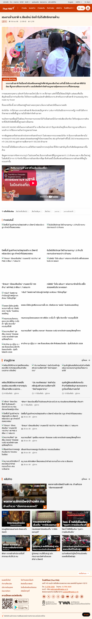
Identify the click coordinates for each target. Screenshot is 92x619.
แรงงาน (57, 211)
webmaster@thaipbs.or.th (59, 589)
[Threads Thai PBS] (58, 596)
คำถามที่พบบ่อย (7, 583)
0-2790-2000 (50, 587)
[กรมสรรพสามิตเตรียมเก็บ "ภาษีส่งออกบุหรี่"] (46, 519)
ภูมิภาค (4, 21)
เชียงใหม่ (47, 211)
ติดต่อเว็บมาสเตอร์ (26, 583)
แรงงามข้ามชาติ (68, 211)
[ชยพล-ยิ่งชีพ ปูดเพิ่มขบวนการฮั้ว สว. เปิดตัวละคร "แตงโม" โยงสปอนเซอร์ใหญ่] (11, 309)
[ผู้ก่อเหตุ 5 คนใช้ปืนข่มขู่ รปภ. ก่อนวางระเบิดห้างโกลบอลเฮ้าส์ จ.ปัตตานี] (46, 543)
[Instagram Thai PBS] (53, 596)
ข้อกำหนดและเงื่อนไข (27, 580)
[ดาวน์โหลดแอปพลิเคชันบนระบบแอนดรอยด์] (21, 607)
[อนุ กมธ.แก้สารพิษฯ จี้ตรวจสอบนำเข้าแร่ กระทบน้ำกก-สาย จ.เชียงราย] (11, 465)
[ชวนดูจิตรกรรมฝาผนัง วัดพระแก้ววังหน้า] (16, 519)
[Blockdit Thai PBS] (77, 596)
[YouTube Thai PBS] (67, 596)
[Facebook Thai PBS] (44, 596)
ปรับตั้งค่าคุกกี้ (25, 591)
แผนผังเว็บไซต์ (6, 580)
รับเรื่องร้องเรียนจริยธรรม (28, 587)
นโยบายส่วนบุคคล (7, 587)
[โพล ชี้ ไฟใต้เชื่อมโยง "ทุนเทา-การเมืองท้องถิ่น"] (76, 519)
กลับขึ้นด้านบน (82, 573)
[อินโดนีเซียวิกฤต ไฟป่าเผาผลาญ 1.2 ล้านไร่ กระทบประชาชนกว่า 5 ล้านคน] (68, 235)
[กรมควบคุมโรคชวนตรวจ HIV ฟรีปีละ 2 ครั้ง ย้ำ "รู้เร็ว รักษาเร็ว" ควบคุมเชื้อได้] (11, 322)
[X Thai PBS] (48, 596)
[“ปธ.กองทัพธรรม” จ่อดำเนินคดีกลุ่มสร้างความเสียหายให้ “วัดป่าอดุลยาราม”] (46, 372)
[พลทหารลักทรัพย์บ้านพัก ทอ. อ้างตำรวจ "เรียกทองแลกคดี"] (24, 496)
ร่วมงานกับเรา (6, 591)
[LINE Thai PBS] (63, 596)
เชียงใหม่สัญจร (36, 211)
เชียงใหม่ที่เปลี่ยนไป (21, 211)
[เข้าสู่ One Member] (88, 8)
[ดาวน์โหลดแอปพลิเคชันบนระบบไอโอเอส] (21, 601)
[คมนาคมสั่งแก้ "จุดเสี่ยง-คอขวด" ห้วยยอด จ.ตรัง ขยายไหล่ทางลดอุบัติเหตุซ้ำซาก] (11, 335)
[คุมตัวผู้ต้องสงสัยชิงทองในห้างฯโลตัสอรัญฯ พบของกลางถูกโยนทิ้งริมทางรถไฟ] (76, 372)
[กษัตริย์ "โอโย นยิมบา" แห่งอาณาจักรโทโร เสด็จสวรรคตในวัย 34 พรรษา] (68, 269)
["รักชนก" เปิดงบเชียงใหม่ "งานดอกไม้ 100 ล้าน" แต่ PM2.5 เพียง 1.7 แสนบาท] (23, 269)
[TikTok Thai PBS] (72, 596)
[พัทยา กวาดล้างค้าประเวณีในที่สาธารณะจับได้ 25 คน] (16, 543)
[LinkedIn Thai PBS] (81, 596)
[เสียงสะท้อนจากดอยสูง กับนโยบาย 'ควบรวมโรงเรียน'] (11, 453)
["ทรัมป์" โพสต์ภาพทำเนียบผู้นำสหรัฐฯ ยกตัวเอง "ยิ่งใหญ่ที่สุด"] (11, 297)
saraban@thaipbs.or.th (70, 592)
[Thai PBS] (9, 8)
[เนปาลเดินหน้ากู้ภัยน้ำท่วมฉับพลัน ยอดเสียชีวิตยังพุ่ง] (76, 543)
